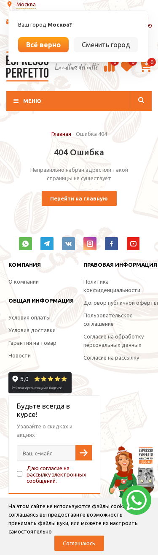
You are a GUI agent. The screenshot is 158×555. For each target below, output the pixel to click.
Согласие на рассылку (111, 357)
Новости (19, 355)
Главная (61, 134)
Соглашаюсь (79, 543)
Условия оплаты (29, 317)
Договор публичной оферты (120, 303)
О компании (23, 281)
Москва (26, 4)
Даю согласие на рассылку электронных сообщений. (56, 474)
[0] (109, 70)
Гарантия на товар (32, 343)
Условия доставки (32, 330)
